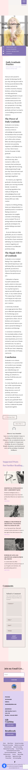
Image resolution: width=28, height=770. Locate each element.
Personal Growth (8, 747)
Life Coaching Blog (17, 758)
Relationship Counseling (9, 748)
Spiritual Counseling (17, 747)
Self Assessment (6, 754)
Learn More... (10, 725)
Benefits (20, 752)
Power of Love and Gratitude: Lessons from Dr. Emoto (13, 557)
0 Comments (9, 53)
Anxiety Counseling (19, 743)
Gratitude (8, 51)
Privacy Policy (8, 758)
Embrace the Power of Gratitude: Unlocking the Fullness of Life (12, 523)
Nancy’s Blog (20, 754)
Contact (14, 754)
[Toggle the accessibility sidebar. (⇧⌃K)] (4, 765)
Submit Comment (14, 637)
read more (6, 501)
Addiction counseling (19, 745)
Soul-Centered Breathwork (10, 752)
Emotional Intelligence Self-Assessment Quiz (13, 489)
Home (4, 743)
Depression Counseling (8, 745)
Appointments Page (17, 756)
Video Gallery (8, 756)
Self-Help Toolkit (15, 51)
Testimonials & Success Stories (13, 750)
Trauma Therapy (19, 748)
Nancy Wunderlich (11, 67)
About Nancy (10, 743)
